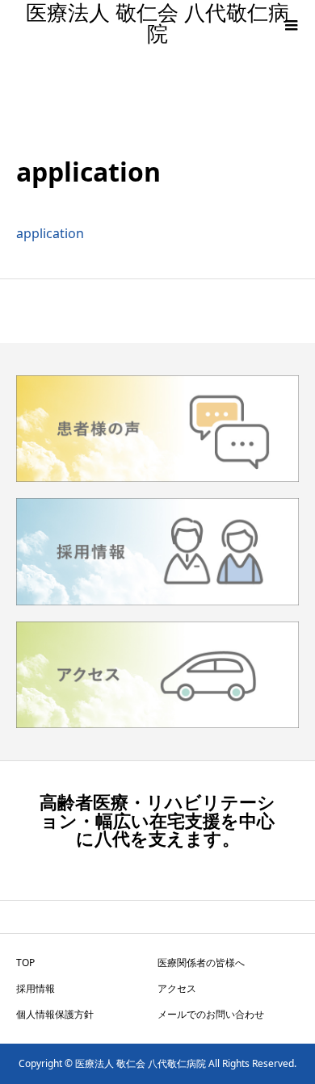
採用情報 (35, 988)
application (50, 233)
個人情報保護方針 (55, 1014)
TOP (25, 962)
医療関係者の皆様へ (201, 962)
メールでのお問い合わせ (211, 1014)
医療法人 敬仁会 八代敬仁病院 (157, 24)
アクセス (177, 988)
